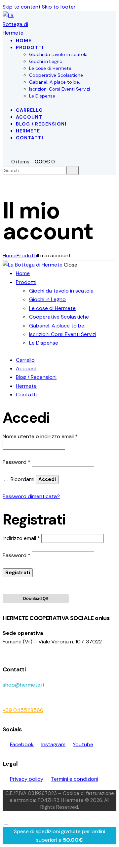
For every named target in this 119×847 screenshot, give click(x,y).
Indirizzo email (21, 538)
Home (10, 255)
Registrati (17, 572)
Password (16, 462)
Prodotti (27, 255)
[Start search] (72, 170)
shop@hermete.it (24, 684)
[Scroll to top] (6, 822)
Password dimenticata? (31, 496)
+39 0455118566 (23, 710)
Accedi (47, 479)
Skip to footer (59, 6)
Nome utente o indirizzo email (40, 436)
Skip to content (22, 6)
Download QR (36, 598)
